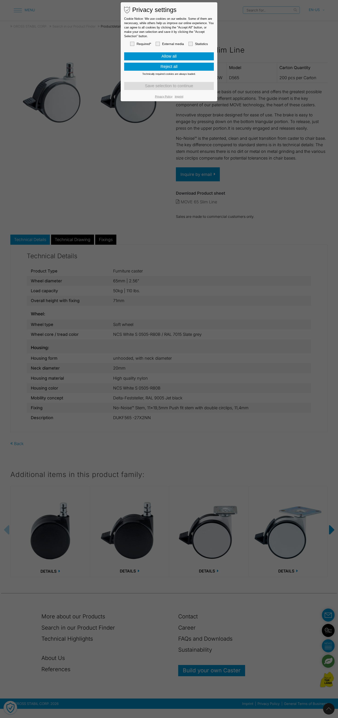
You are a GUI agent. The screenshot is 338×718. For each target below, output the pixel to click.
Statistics (201, 44)
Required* (144, 44)
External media (173, 44)
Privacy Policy (163, 96)
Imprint (179, 96)
